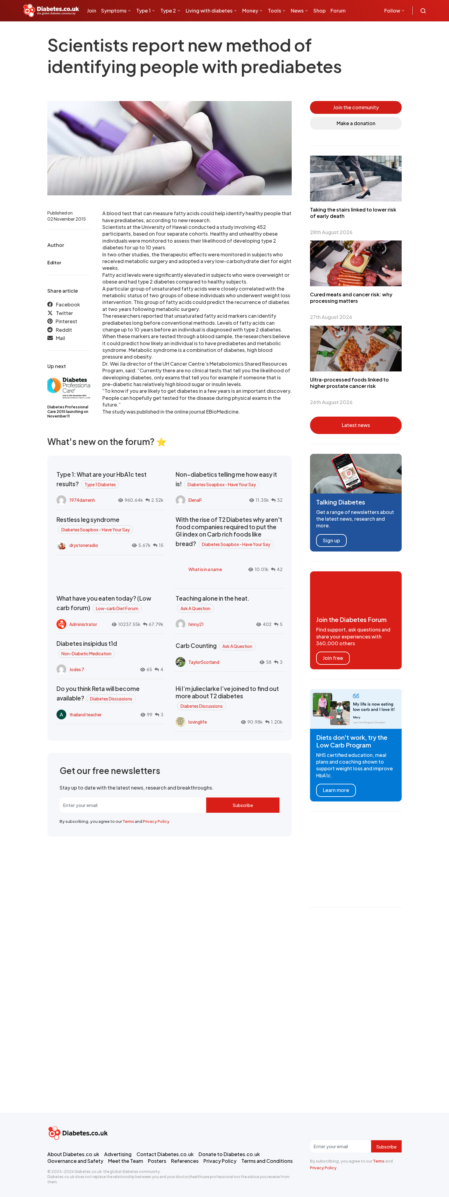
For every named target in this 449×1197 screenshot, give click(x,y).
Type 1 (143, 10)
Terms (128, 821)
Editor (54, 262)
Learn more (336, 790)
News (297, 10)
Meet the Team (125, 1161)
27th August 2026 (331, 317)
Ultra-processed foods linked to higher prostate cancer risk (349, 382)
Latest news (356, 425)
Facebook (68, 304)
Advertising (118, 1154)
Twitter (64, 313)
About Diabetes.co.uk (73, 1154)
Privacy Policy (156, 821)
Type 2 (168, 10)
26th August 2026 (331, 402)
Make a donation (356, 123)
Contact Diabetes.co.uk (165, 1154)
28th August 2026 (331, 232)
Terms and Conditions (267, 1161)
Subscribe (243, 805)
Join (91, 10)
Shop (319, 10)
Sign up (331, 540)
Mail (60, 338)
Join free (333, 658)
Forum (337, 10)
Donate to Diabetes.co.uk (229, 1154)
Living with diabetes (209, 10)
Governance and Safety (75, 1161)
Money (250, 10)
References (185, 1161)
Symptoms (113, 10)
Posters (157, 1161)
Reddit (64, 330)
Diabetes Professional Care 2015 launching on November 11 (67, 411)
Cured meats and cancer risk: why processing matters (351, 297)
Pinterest (66, 321)
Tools (274, 10)
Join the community (356, 107)
